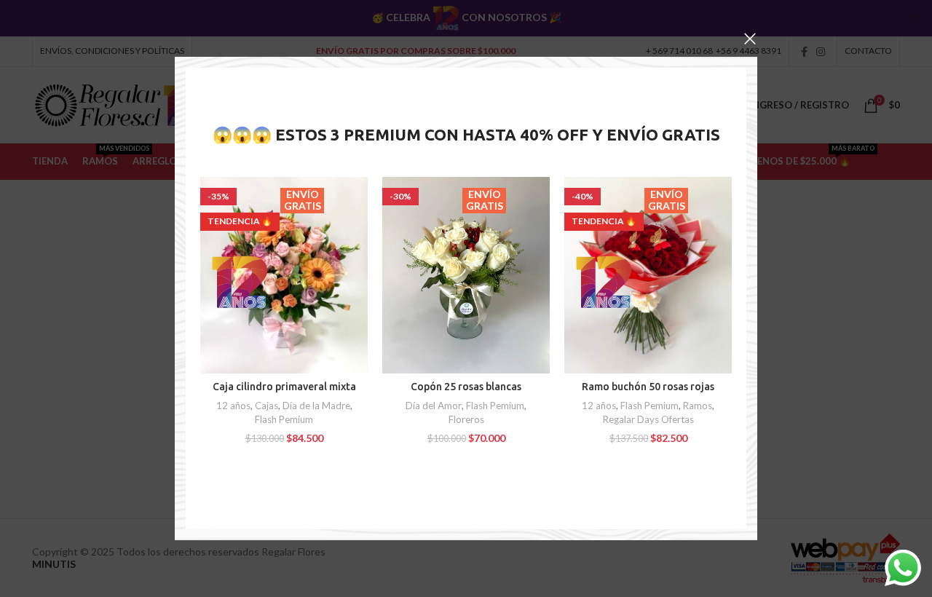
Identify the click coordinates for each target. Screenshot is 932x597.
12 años (233, 405)
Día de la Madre (316, 405)
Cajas (266, 405)
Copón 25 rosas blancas (466, 386)
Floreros (466, 419)
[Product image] (284, 275)
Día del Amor (434, 405)
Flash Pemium (284, 419)
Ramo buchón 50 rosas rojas (648, 386)
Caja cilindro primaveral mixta (284, 386)
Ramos (697, 405)
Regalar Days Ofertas (648, 419)
